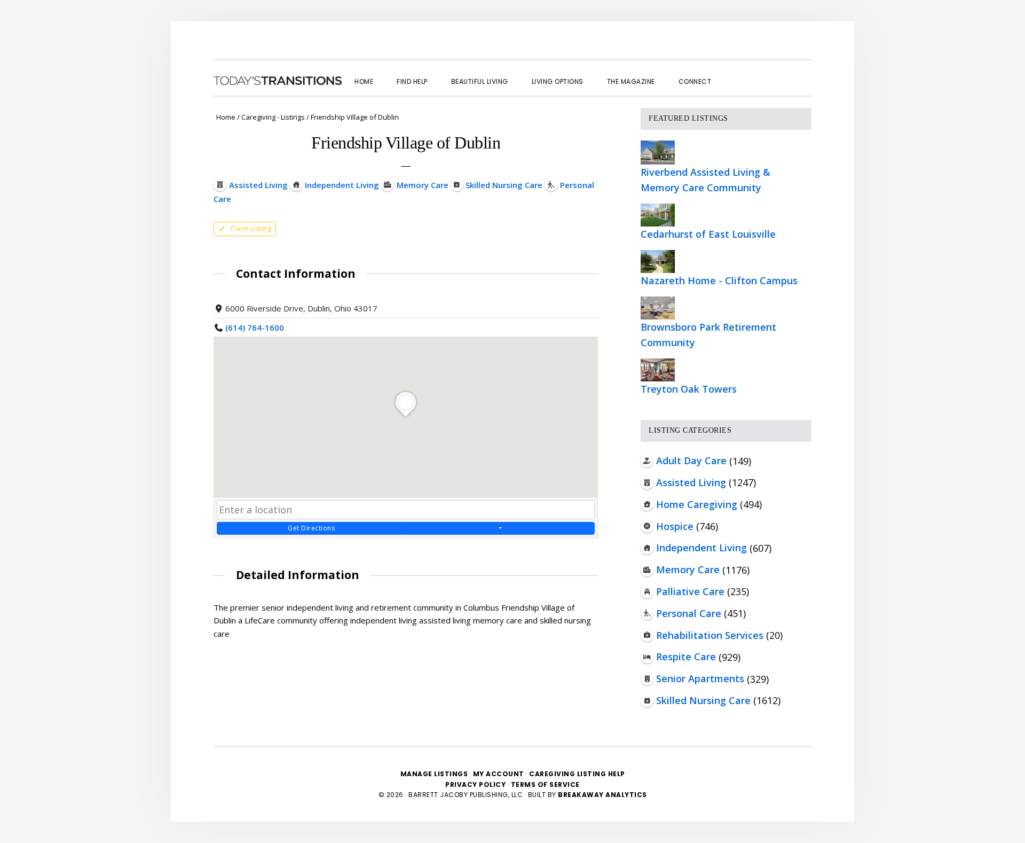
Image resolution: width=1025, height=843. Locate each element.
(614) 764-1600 (254, 327)
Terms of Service (545, 784)
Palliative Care (690, 591)
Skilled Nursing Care (703, 700)
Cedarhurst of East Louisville (708, 234)
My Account (498, 773)
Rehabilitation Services (709, 635)
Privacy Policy (476, 784)
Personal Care (688, 613)
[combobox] (406, 509)
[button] (734, 72)
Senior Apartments (700, 678)
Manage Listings (434, 773)
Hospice (674, 526)
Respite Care (686, 656)
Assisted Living (691, 482)
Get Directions (311, 528)
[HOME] (278, 81)
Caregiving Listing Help (577, 773)
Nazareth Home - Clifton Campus (719, 280)
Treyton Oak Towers (689, 389)
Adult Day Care (691, 460)
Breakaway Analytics (602, 794)
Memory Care (688, 569)
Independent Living (701, 547)
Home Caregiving (696, 504)
